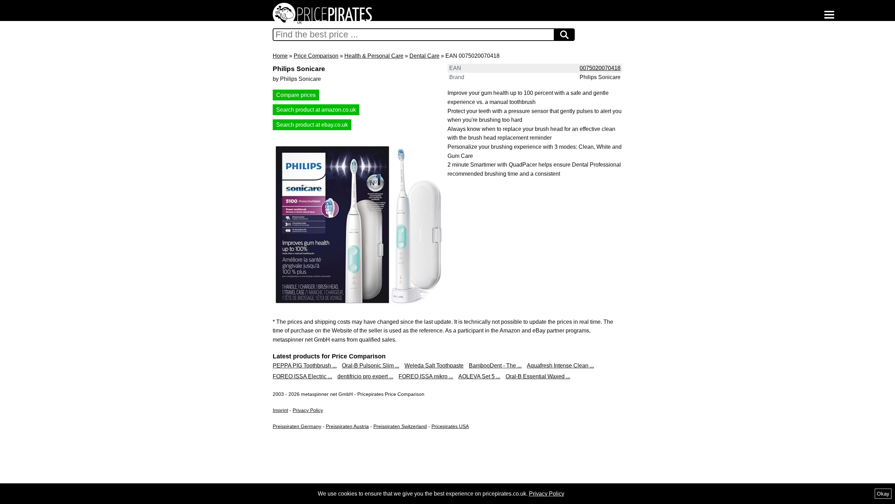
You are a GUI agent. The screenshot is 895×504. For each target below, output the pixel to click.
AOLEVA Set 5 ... (479, 376)
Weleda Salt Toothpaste (434, 366)
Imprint (280, 410)
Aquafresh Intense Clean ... (560, 366)
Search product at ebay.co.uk (312, 125)
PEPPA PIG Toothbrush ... (305, 366)
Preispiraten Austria (347, 426)
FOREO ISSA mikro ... (426, 376)
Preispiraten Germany (297, 426)
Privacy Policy (308, 410)
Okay (883, 494)
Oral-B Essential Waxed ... (538, 376)
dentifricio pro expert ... (365, 376)
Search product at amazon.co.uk (316, 110)
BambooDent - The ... (495, 366)
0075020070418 (600, 68)
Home (280, 56)
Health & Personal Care (373, 56)
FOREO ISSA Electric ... (302, 376)
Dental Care (424, 56)
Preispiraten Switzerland (400, 426)
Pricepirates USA (450, 426)
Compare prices (296, 95)
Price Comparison (316, 56)
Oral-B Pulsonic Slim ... (370, 366)
